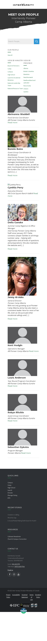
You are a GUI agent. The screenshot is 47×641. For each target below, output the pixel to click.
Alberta (26, 68)
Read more (12, 123)
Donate (10, 493)
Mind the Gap (12, 517)
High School (11, 75)
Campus (10, 72)
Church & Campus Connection (17, 539)
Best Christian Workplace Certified (23, 611)
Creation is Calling (13, 515)
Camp (9, 69)
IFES (34, 605)
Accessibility (16, 595)
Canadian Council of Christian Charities (25, 605)
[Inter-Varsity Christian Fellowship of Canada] (23, 4)
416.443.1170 (16, 564)
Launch (10, 490)
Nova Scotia (27, 86)
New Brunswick (28, 77)
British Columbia (29, 71)
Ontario (26, 89)
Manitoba (26, 74)
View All (10, 55)
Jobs (9, 498)
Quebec (26, 92)
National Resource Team (15, 88)
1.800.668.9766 (19, 566)
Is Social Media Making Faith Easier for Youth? (22, 520)
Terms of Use (31, 597)
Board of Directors (13, 66)
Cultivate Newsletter (14, 536)
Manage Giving (12, 495)
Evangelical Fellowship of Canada (14, 605)
